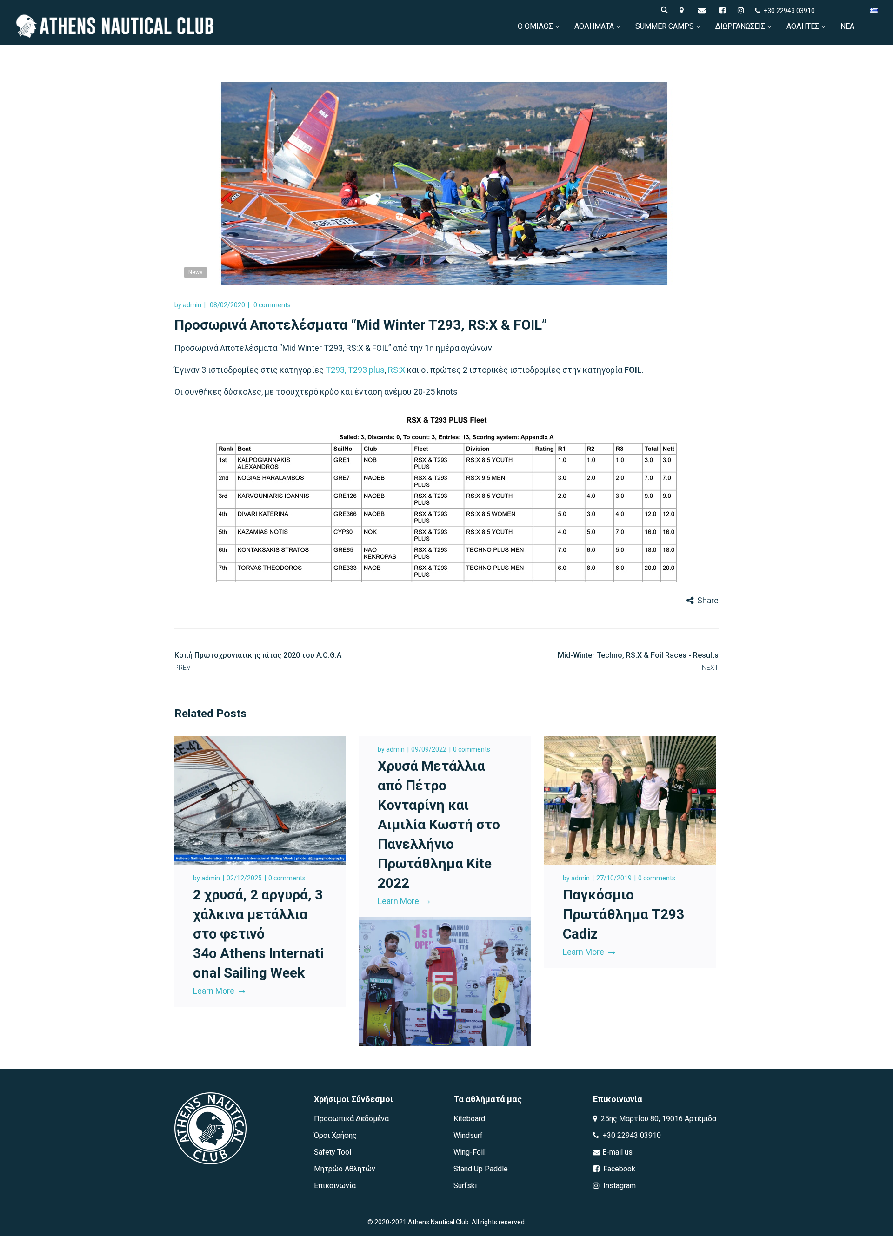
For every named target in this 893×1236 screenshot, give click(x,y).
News (195, 272)
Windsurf (468, 1135)
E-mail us (616, 1152)
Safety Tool (332, 1152)
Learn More (213, 991)
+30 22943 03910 (789, 10)
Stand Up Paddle (480, 1168)
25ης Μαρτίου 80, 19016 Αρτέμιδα (657, 1118)
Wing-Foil (469, 1152)
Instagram (618, 1185)
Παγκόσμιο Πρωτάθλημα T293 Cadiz (623, 914)
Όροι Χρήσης (335, 1135)
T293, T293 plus (355, 370)
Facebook (618, 1168)
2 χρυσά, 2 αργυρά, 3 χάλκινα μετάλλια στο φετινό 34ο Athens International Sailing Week (258, 933)
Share (708, 600)
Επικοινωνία (335, 1185)
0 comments (272, 305)
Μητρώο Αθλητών (344, 1168)
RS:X (396, 370)
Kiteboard (469, 1118)
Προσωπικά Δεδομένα (351, 1118)
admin (192, 305)
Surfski (465, 1185)
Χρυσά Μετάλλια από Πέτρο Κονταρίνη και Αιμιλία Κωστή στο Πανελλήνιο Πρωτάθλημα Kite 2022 (439, 824)
